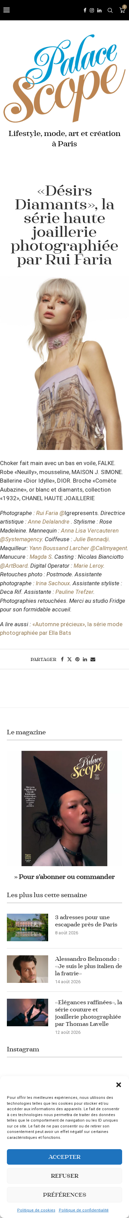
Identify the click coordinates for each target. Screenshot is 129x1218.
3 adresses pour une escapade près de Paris (86, 921)
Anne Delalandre (48, 521)
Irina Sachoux (53, 583)
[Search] (110, 10)
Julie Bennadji (91, 539)
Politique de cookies (36, 1210)
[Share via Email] (92, 659)
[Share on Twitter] (69, 659)
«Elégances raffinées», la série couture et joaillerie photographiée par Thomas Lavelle (88, 1013)
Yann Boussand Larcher (59, 548)
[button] (118, 1084)
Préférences (64, 1194)
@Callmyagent (108, 548)
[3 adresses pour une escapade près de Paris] (27, 927)
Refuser (64, 1176)
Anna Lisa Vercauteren (90, 530)
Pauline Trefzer (74, 591)
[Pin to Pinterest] (77, 659)
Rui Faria (47, 513)
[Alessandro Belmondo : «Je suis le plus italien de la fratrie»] (27, 969)
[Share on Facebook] (62, 659)
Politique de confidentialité (84, 1210)
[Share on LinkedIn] (85, 659)
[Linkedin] (99, 10)
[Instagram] (92, 10)
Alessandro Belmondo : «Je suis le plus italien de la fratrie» (88, 966)
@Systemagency (21, 539)
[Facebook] (85, 10)
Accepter (64, 1157)
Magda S (41, 556)
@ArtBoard (14, 565)
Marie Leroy (88, 565)
